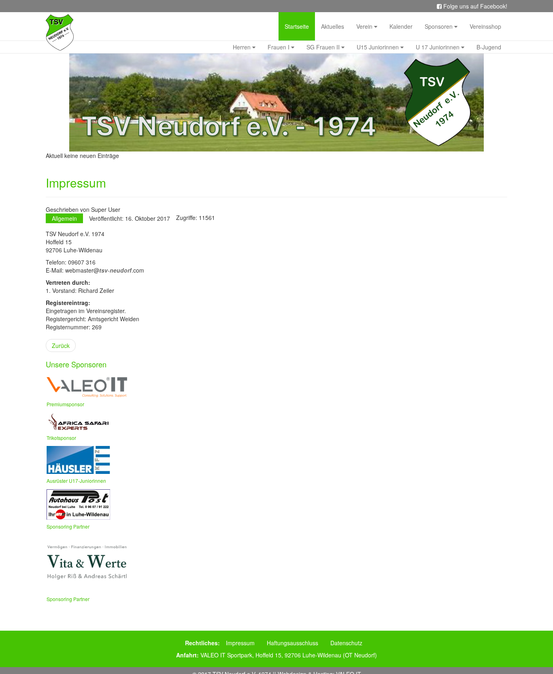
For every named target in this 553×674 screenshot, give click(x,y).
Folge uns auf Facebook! (474, 6)
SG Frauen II (323, 47)
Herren (242, 47)
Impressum (240, 643)
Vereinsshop (485, 26)
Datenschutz (346, 643)
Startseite (297, 26)
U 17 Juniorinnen (438, 47)
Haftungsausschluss (292, 643)
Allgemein (64, 218)
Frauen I (279, 47)
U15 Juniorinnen (378, 47)
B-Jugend (488, 47)
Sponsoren (439, 26)
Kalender (401, 26)
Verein (365, 26)
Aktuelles (332, 26)
